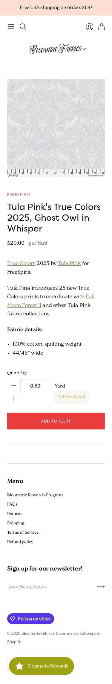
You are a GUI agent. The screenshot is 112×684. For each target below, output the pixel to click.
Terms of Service (23, 532)
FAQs (12, 504)
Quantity (17, 373)
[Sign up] (101, 587)
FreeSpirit (19, 194)
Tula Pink (69, 264)
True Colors (21, 264)
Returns (14, 514)
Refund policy (20, 542)
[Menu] (11, 26)
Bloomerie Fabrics (38, 633)
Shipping (15, 523)
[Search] (23, 26)
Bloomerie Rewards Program (35, 495)
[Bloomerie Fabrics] (56, 48)
